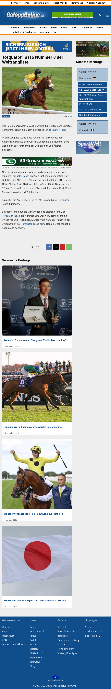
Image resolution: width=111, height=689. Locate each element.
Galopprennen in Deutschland (87, 75)
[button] (100, 15)
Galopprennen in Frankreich (87, 127)
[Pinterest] (62, 247)
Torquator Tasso (58, 129)
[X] (56, 247)
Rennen (6, 116)
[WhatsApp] (69, 247)
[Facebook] (49, 247)
